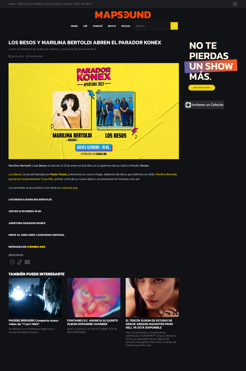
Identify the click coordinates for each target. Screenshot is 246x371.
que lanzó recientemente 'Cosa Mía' (31, 179)
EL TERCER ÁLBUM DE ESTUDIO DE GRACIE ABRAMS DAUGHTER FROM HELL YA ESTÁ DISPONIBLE (149, 324)
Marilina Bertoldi (166, 174)
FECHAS (125, 26)
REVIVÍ (112, 26)
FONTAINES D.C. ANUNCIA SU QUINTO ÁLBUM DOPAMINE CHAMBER (92, 322)
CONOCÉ (97, 26)
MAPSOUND (36, 56)
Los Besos (15, 174)
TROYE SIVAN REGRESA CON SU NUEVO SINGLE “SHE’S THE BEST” (54, 3)
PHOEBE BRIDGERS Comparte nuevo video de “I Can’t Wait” (33, 322)
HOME (74, 26)
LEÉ (85, 26)
